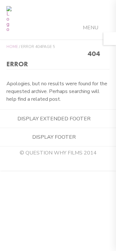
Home (12, 46)
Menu (91, 27)
